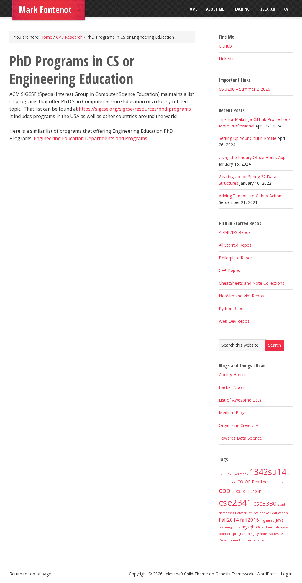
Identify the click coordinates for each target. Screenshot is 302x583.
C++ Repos (229, 270)
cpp (224, 490)
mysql (247, 527)
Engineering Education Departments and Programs (90, 138)
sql (244, 540)
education (280, 513)
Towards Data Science (240, 438)
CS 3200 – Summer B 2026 (244, 89)
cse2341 (235, 502)
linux (236, 527)
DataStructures (246, 513)
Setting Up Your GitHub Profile (247, 138)
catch (223, 482)
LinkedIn (227, 58)
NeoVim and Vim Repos (241, 296)
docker (265, 513)
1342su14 (267, 471)
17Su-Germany (236, 474)
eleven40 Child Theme (187, 574)
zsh (264, 540)
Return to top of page (30, 574)
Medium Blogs (233, 412)
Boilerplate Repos (236, 258)
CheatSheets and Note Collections (251, 283)
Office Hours (264, 527)
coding (278, 482)
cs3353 (238, 491)
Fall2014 (229, 519)
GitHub (225, 46)
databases (226, 513)
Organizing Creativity (238, 425)
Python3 (261, 534)
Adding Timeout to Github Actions (251, 196)
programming (243, 534)
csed (281, 504)
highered (267, 520)
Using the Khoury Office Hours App (252, 157)
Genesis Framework (234, 574)
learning (225, 527)
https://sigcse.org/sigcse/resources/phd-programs (135, 109)
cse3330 (265, 503)
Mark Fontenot (45, 10)
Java (280, 520)
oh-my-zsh (282, 527)
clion (232, 482)
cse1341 (254, 491)
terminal (253, 540)
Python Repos (232, 308)
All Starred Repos (235, 245)
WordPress (267, 574)
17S (221, 474)
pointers (225, 534)
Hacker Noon (231, 387)
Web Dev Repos (234, 321)
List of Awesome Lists (240, 400)
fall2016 (249, 519)
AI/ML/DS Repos (235, 232)
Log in (287, 574)
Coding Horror (232, 374)
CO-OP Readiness (254, 481)
